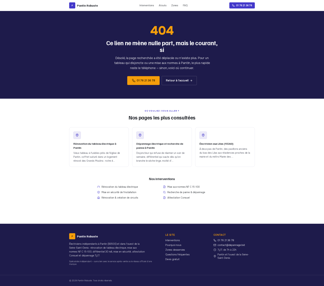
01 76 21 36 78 (146, 80)
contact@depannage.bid (231, 245)
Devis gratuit (172, 259)
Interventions (147, 5)
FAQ (185, 5)
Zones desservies (175, 249)
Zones (174, 5)
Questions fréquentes (177, 254)
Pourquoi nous (173, 245)
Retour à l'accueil (177, 80)
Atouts (163, 5)
